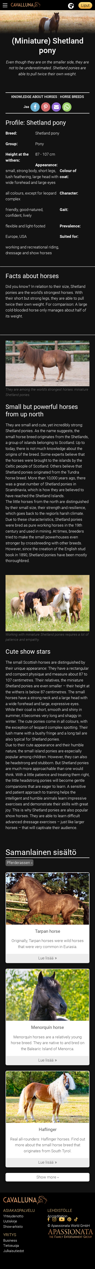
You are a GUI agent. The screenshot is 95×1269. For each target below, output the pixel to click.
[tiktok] (76, 1219)
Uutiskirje (10, 1221)
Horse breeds (72, 97)
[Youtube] (62, 1219)
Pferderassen (18, 862)
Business (10, 1240)
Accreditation (57, 1216)
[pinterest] (69, 1219)
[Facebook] (49, 1219)
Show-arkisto (13, 1227)
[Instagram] (54, 1219)
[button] (35, 107)
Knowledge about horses (34, 97)
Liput (85, 5)
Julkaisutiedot (13, 1251)
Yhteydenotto (13, 1216)
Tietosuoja (11, 1246)
